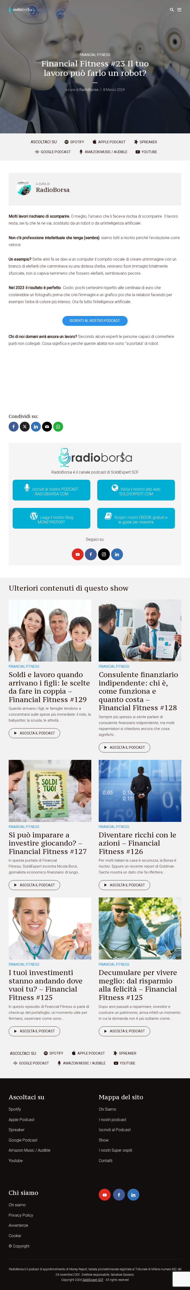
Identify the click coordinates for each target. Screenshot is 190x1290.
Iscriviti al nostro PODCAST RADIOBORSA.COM (55, 491)
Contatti (105, 1160)
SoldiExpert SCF (93, 1280)
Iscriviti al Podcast (115, 1129)
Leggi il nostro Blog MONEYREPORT (55, 519)
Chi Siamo (107, 1109)
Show (104, 1140)
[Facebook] (91, 554)
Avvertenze (18, 1225)
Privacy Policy (21, 1215)
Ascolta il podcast (37, 733)
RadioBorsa (88, 90)
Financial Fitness (95, 55)
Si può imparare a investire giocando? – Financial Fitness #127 (48, 843)
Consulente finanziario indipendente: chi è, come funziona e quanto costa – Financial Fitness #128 (138, 691)
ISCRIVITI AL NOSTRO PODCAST (95, 321)
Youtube (16, 1160)
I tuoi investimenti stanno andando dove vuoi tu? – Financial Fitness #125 (46, 985)
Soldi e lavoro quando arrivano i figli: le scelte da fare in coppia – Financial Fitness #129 (49, 687)
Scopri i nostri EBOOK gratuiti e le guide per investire (140, 519)
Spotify (15, 1109)
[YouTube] (78, 554)
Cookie (15, 1235)
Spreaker (16, 1129)
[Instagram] (104, 554)
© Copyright (19, 1246)
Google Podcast (23, 1140)
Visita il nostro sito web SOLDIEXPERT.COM (140, 491)
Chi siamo (17, 1205)
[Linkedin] (117, 554)
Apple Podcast (21, 1119)
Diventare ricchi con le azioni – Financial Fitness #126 (137, 843)
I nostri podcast (112, 1119)
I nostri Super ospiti (115, 1150)
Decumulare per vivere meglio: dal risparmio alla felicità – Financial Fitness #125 (138, 985)
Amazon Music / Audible (29, 1150)
